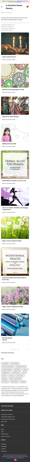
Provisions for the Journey (8, 28)
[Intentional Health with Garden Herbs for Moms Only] (15, 262)
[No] (28, 457)
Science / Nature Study (15, 378)
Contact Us (4, 451)
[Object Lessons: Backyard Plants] (15, 227)
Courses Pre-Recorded (7, 366)
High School (17, 369)
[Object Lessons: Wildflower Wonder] (15, 296)
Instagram (4, 446)
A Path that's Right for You (8, 24)
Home (2, 12)
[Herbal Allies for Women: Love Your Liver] (15, 165)
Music (24, 372)
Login (2, 431)
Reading (4, 378)
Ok (15, 459)
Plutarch (11, 375)
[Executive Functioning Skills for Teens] (15, 76)
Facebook (3, 444)
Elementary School (21, 366)
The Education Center (6, 30)
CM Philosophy (14, 363)
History (25, 369)
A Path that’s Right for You (8, 416)
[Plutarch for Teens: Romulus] (15, 106)
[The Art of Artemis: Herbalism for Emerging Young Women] (15, 197)
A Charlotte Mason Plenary (14, 6)
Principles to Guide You (7, 26)
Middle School (16, 372)
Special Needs (14, 381)
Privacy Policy (4, 434)
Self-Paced (5, 381)
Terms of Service (5, 436)
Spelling (23, 381)
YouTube (3, 448)
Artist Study (5, 363)
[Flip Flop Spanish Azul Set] (15, 325)
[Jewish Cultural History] (15, 43)
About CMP (4, 421)
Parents (4, 375)
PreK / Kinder (20, 375)
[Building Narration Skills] (15, 133)
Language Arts (5, 372)
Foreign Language (6, 369)
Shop (2, 429)
